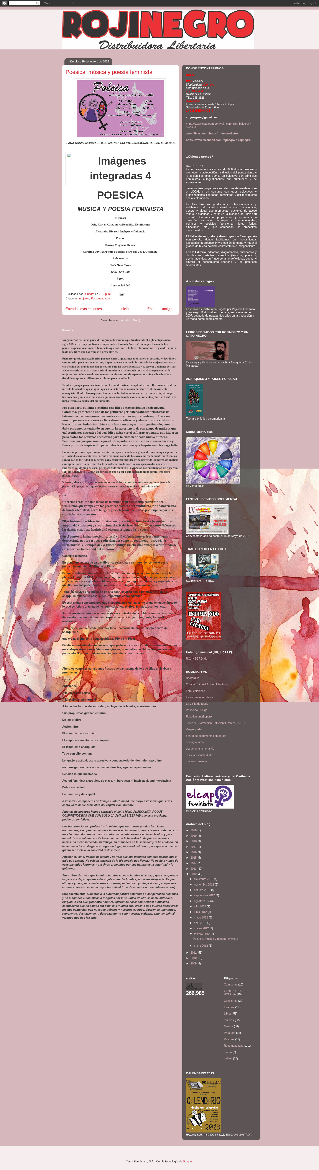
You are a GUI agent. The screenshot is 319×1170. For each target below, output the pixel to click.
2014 (194, 863)
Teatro (228, 1052)
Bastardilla (192, 678)
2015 (194, 857)
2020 (194, 830)
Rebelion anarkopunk (199, 716)
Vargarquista (194, 729)
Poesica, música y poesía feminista (109, 72)
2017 (194, 846)
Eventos (229, 1007)
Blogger (187, 1161)
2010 (194, 958)
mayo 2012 (201, 917)
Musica (228, 1026)
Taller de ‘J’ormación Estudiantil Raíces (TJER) (215, 723)
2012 (194, 874)
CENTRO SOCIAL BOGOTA (235, 992)
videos (228, 1058)
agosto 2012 (202, 901)
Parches (229, 1039)
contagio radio (195, 742)
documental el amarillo (200, 748)
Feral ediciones (195, 691)
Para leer (229, 1032)
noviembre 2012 (204, 884)
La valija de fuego (197, 703)
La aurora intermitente (199, 697)
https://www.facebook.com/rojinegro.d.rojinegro (218, 140)
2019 (194, 835)
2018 (194, 841)
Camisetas (230, 984)
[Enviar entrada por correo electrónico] (121, 294)
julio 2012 (200, 906)
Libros (228, 1013)
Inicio (124, 309)
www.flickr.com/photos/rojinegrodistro (212, 133)
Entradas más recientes (84, 309)
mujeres (84, 298)
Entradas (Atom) (129, 320)
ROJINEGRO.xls (196, 658)
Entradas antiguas (161, 309)
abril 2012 (200, 923)
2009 (194, 963)
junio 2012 (201, 911)
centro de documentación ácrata (206, 735)
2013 (194, 868)
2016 (194, 852)
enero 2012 (201, 945)
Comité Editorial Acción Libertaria (207, 684)
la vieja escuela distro (199, 755)
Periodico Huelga (196, 710)
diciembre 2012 (204, 879)
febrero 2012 (202, 934)
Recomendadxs (100, 298)
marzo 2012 (202, 928)
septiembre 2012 (205, 895)
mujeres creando (196, 761)
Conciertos (230, 1000)
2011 (194, 952)
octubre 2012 (202, 890)
